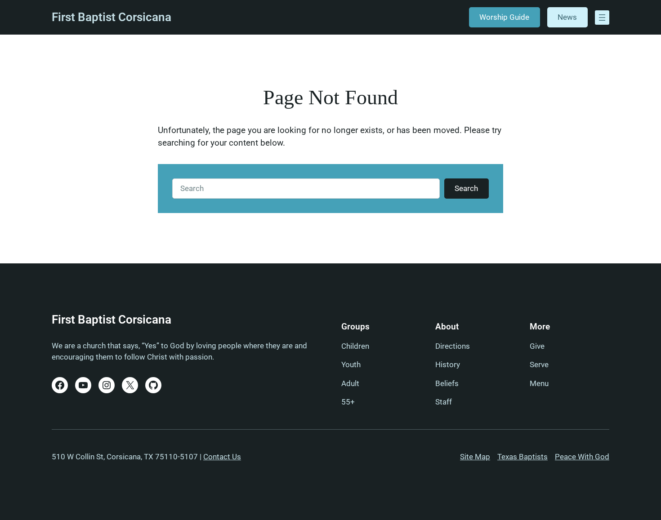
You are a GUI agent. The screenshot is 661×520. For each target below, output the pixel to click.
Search (466, 188)
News (567, 17)
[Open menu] (602, 17)
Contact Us (222, 456)
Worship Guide (504, 17)
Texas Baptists (522, 456)
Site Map (475, 456)
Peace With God (582, 456)
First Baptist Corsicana (111, 17)
